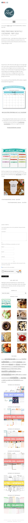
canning (10, 361)
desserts (14, 364)
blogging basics (19, 359)
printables (14, 377)
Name (2, 246)
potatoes (24, 374)
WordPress (15, 521)
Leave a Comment (13, 35)
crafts (2, 364)
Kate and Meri (18, 174)
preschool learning (5, 378)
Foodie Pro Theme (15, 520)
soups (12, 380)
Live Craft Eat (9, 12)
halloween (9, 368)
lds (20, 368)
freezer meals (11, 366)
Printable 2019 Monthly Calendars (14, 127)
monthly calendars (8, 371)
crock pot (7, 364)
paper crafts (15, 374)
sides (6, 380)
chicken (14, 362)
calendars (5, 361)
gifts (24, 366)
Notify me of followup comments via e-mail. (10, 244)
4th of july (2, 359)
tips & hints (21, 380)
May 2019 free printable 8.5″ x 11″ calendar (14, 112)
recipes (23, 377)
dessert (11, 364)
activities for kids (10, 359)
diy (22, 364)
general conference (18, 366)
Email (2, 251)
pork (21, 374)
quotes (19, 377)
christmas (19, 362)
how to (13, 368)
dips (20, 364)
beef (16, 359)
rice (2, 380)
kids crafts (17, 368)
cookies (23, 362)
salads (4, 380)
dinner (18, 364)
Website (3, 256)
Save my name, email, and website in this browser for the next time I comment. (13, 264)
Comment (3, 231)
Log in (19, 521)
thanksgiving (16, 380)
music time (18, 371)
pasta (19, 374)
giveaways (4, 368)
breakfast (24, 359)
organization (6, 374)
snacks (9, 380)
